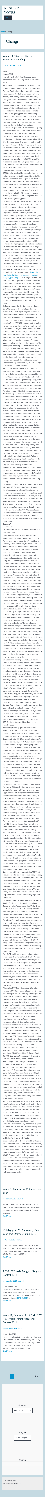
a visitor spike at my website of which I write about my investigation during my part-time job (21, 275)
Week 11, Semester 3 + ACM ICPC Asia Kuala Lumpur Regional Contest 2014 (22, 1319)
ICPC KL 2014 (22, 1298)
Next (38, 1376)
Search (22, 1460)
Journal (18, 65)
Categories (23, 1432)
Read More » (7, 1216)
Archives (22, 1405)
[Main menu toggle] (8, 18)
